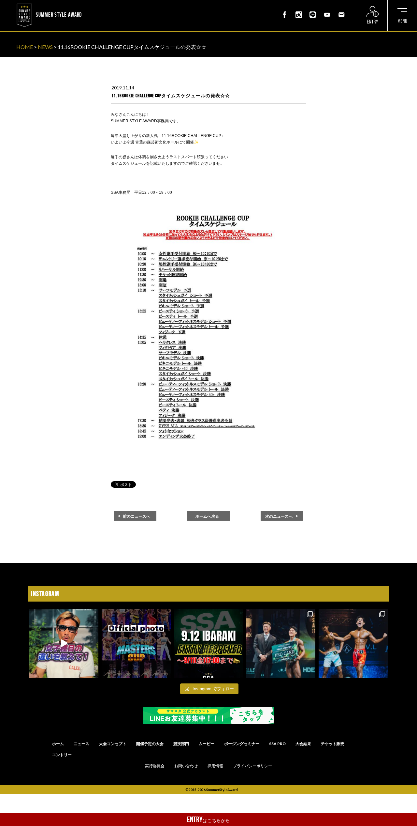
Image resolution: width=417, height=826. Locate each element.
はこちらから (208, 819)
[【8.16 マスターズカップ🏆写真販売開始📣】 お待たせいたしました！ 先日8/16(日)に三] (136, 643)
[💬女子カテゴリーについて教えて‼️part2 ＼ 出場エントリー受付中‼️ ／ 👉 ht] (63, 643)
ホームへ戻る (207, 516)
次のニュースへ (279, 516)
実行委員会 (155, 766)
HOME (24, 47)
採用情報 (215, 766)
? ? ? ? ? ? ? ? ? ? (101, 4)
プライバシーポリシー (252, 766)
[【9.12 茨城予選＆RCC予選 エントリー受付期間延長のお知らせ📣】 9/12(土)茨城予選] (208, 643)
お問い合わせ (186, 766)
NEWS (45, 47)
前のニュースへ (136, 516)
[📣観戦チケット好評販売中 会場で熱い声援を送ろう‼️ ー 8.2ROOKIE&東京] (280, 643)
